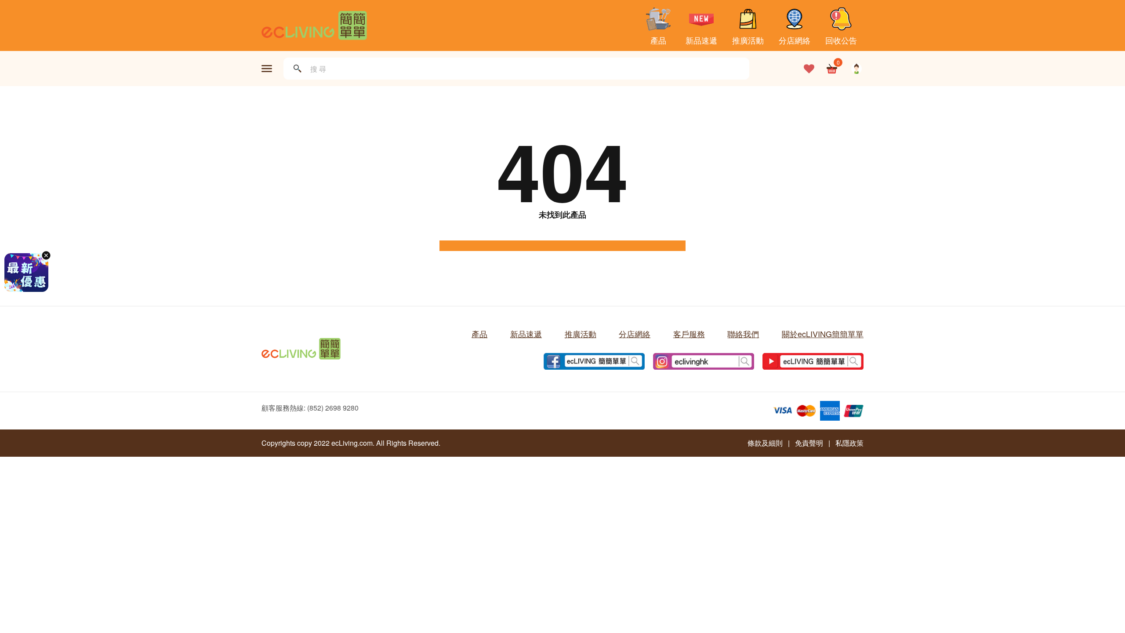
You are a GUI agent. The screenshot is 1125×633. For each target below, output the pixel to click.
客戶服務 (689, 333)
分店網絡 (794, 39)
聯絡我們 (743, 333)
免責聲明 (809, 443)
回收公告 (841, 39)
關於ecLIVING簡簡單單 (823, 333)
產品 (658, 39)
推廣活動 (748, 39)
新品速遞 (701, 39)
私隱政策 (849, 443)
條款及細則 (765, 443)
